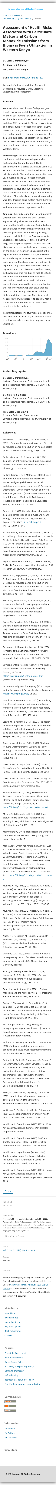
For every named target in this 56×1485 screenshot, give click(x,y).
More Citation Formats (15, 1236)
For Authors (9, 1433)
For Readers (9, 1428)
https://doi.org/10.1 (33, 522)
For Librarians (10, 1437)
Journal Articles (12, 1322)
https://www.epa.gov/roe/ (16, 693)
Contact (8, 1335)
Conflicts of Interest (14, 1370)
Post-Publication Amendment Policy (22, 1384)
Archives (16, 15)
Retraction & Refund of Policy (19, 1379)
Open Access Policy (14, 1362)
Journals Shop (11, 1317)
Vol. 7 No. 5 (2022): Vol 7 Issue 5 (17, 18)
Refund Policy (11, 1375)
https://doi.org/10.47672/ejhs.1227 (25, 77)
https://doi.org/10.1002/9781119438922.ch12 (25, 807)
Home (6, 15)
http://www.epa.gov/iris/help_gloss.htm (23, 676)
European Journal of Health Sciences (25, 9)
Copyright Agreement (15, 1353)
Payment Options (13, 1326)
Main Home (10, 1313)
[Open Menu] (3, 9)
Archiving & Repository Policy (19, 1366)
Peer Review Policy (13, 1357)
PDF (9, 1191)
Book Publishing (12, 1331)
